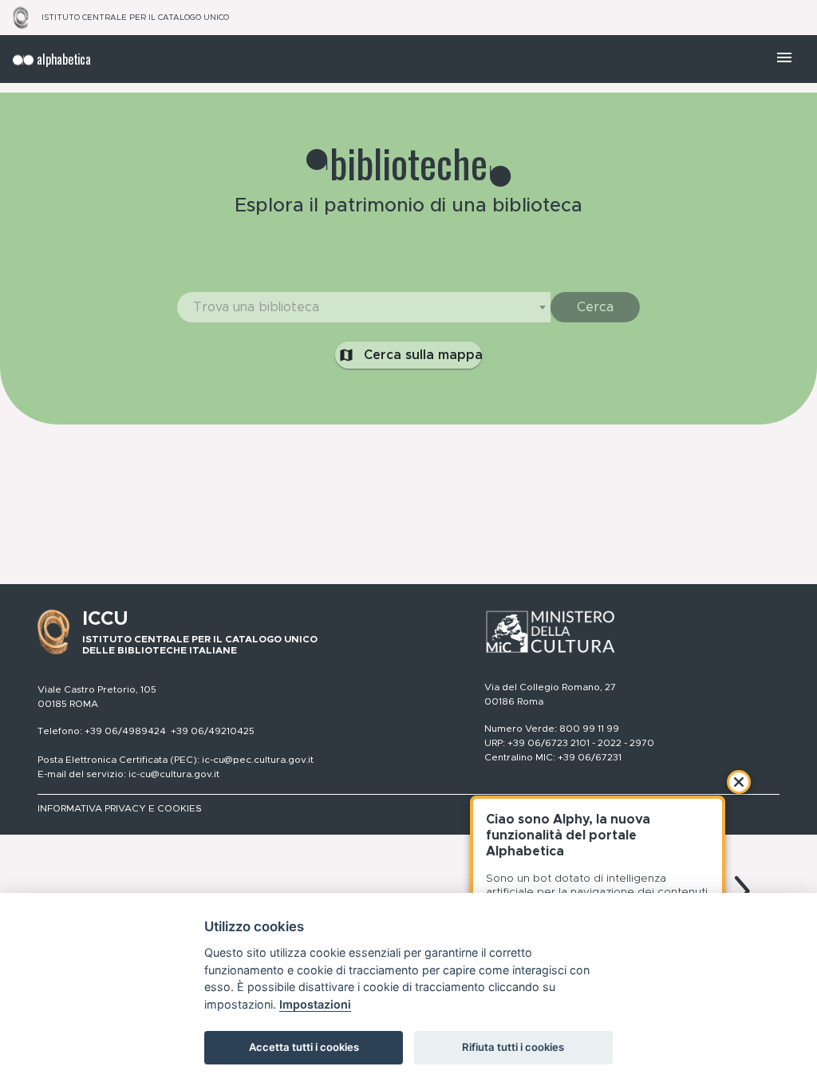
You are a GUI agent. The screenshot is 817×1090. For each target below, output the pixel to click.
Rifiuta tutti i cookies (513, 1047)
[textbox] (364, 307)
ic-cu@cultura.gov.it (173, 774)
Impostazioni (315, 1004)
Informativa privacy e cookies (119, 808)
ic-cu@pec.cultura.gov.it (258, 759)
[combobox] (364, 307)
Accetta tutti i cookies (304, 1047)
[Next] (742, 891)
